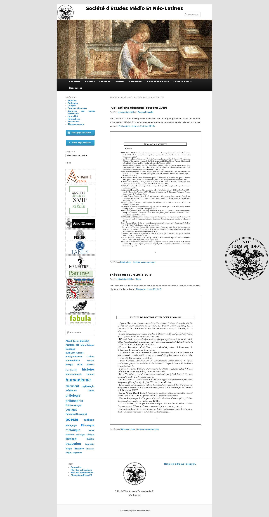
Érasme (79, 448)
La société (74, 81)
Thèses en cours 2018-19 (148, 289)
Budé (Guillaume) (74, 357)
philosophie (74, 400)
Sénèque (90, 435)
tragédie (89, 444)
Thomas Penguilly (145, 112)
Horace (90, 374)
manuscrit (72, 386)
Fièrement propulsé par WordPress (134, 511)
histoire (88, 369)
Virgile (69, 448)
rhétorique (73, 430)
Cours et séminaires (158, 81)
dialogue (69, 365)
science (70, 434)
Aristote (70, 345)
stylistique (80, 435)
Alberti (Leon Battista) (77, 341)
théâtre (90, 439)
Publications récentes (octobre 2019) (138, 108)
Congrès (72, 106)
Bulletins (120, 81)
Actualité (90, 81)
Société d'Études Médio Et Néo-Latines (134, 8)
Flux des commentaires (82, 472)
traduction (73, 443)
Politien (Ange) (73, 405)
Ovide (91, 390)
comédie (90, 361)
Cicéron (90, 357)
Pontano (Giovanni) (76, 414)
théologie (71, 438)
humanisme (78, 379)
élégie (68, 452)
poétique (89, 419)
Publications (136, 81)
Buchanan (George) (75, 353)
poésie (72, 419)
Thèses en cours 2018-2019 (130, 274)
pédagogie (71, 425)
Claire (138, 279)
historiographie (74, 374)
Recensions (73, 121)
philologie (73, 395)
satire (91, 430)
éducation (90, 449)
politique (71, 409)
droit (80, 364)
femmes (90, 365)
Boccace (70, 349)
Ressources (75, 88)
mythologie (88, 386)
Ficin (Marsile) (71, 370)
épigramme (77, 453)
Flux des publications (81, 470)
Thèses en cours (182, 81)
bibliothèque (87, 345)
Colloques (104, 81)
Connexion (76, 467)
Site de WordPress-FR (81, 475)
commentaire (73, 360)
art (77, 345)
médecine (71, 390)
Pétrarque (87, 425)
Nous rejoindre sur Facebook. (180, 464)
